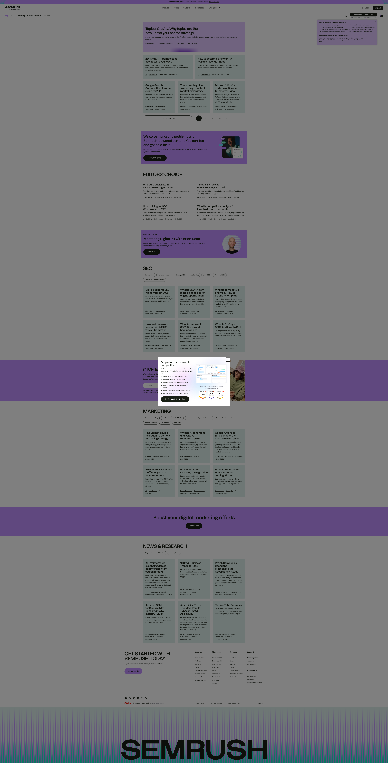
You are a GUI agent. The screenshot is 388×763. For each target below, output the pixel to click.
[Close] (228, 359)
